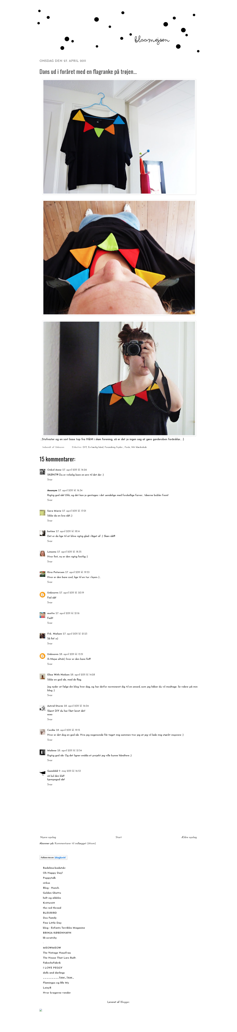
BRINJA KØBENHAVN (57, 933)
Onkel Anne (54, 470)
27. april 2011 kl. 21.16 (67, 613)
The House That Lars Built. (59, 958)
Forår (127, 447)
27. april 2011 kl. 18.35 (69, 552)
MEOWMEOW (52, 948)
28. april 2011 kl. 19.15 (68, 730)
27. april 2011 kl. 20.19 (71, 593)
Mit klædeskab (139, 447)
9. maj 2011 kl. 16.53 (70, 771)
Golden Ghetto (52, 893)
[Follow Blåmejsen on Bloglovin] (53, 859)
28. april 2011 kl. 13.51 (71, 654)
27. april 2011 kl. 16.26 (74, 470)
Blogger (124, 1002)
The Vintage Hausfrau (57, 953)
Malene (51, 750)
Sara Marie (54, 511)
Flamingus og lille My (56, 983)
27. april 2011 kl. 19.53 (77, 572)
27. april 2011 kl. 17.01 (74, 511)
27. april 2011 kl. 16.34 (70, 490)
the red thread (52, 908)
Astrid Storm (55, 706)
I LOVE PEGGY (52, 968)
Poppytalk (49, 878)
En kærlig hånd (95, 447)
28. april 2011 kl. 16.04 (76, 706)
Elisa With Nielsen (58, 675)
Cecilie (51, 730)
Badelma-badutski (54, 868)
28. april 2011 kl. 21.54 (69, 750)
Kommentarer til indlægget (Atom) (75, 843)
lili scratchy (50, 938)
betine (51, 531)
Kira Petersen (55, 572)
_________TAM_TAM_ (58, 978)
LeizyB (47, 988)
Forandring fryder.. (114, 447)
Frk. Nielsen (54, 634)
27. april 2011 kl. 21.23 (75, 634)
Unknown (52, 593)
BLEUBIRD (50, 913)
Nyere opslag (48, 837)
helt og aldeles (52, 898)
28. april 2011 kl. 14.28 (82, 675)
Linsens (51, 552)
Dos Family (50, 918)
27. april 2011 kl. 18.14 (68, 531)
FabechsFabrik (52, 963)
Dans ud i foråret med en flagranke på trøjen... (88, 71)
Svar (49, 479)
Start (119, 837)
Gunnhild (52, 771)
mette (51, 613)
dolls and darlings (54, 973)
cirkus (46, 883)
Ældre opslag (189, 837)
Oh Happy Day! (53, 873)
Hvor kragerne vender (57, 993)
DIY (85, 447)
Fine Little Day (52, 923)
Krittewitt (49, 903)
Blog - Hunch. (51, 888)
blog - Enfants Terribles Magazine (64, 928)
